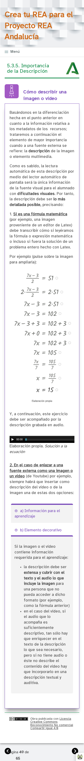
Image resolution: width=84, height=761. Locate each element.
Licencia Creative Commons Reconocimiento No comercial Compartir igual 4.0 (51, 723)
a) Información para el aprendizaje (37, 514)
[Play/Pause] (12, 439)
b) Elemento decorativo (41, 530)
